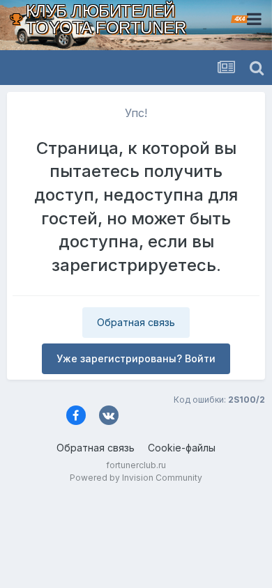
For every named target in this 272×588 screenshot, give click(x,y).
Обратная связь (136, 322)
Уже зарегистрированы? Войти (136, 358)
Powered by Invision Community (136, 477)
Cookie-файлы (182, 448)
